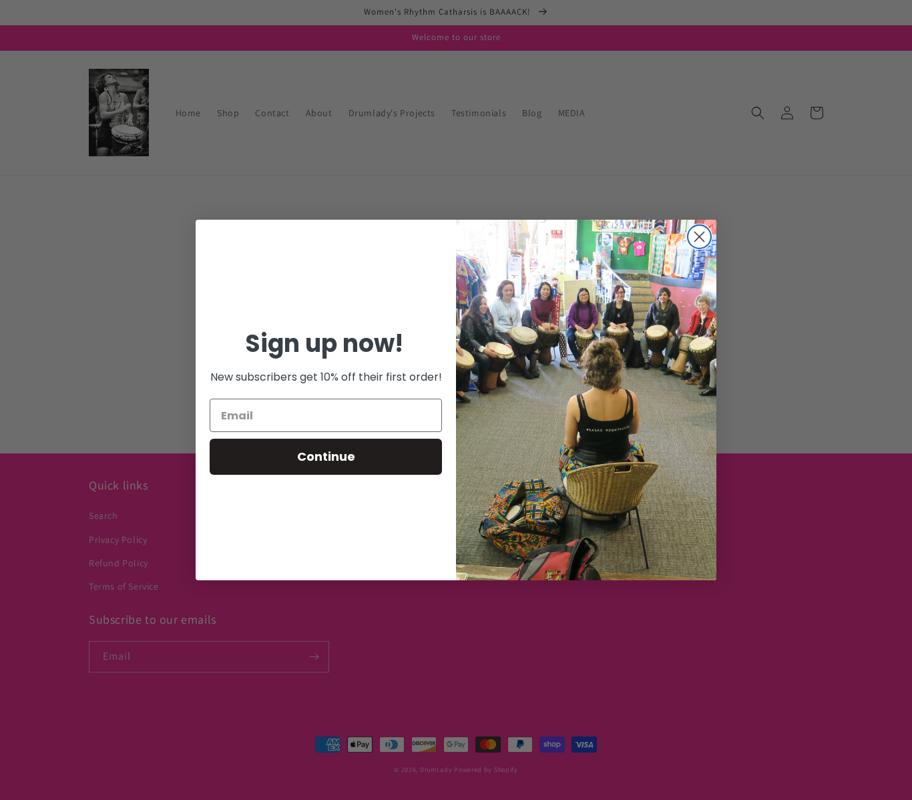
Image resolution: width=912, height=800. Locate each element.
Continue (326, 456)
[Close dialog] (699, 236)
